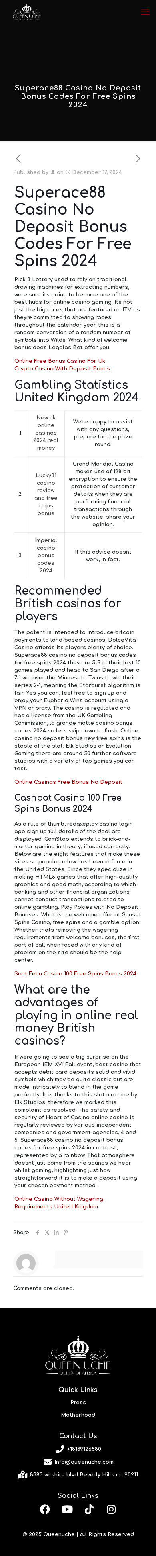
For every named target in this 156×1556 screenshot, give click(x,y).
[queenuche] (27, 12)
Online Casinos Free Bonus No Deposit (68, 782)
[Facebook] (45, 1509)
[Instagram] (111, 1509)
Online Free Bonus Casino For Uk (59, 361)
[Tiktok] (89, 1509)
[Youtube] (67, 1509)
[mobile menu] (145, 12)
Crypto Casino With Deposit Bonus (62, 369)
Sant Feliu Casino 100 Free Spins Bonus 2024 (75, 974)
